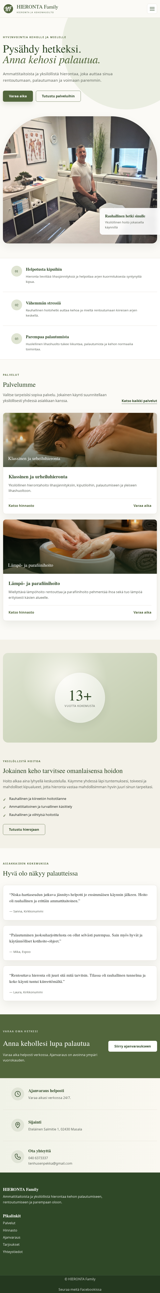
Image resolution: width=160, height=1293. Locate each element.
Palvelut (9, 1223)
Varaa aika (18, 96)
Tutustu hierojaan (24, 829)
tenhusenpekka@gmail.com (50, 1163)
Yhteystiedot (13, 1251)
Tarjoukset (11, 1244)
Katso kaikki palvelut (139, 400)
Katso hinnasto (21, 505)
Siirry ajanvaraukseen (132, 1046)
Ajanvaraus (11, 1237)
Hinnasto (10, 1230)
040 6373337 (38, 1158)
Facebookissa (90, 1289)
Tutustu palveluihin (58, 96)
